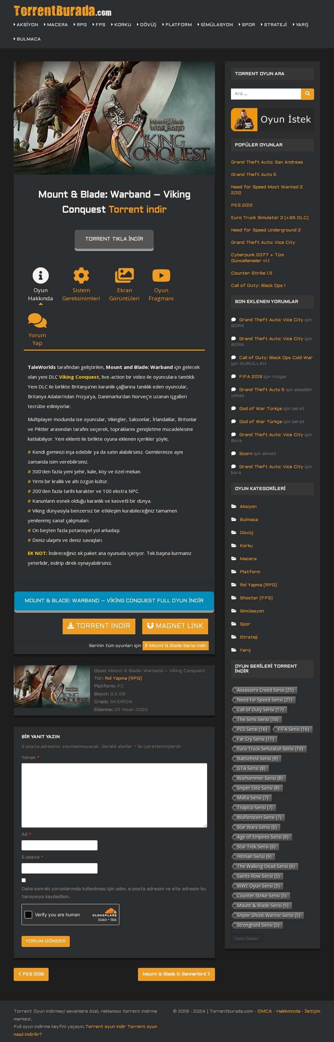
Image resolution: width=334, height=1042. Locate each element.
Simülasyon (216, 25)
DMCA (264, 1011)
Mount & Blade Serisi (263, 905)
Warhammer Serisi (260, 778)
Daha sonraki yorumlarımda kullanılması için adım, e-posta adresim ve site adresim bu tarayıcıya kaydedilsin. (114, 893)
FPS (99, 25)
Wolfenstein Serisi (259, 817)
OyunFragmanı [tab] (161, 294)
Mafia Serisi (252, 798)
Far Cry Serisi (255, 739)
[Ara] (307, 94)
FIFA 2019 (250, 377)
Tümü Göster (246, 938)
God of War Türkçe (260, 409)
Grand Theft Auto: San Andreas (267, 162)
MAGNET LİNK (178, 626)
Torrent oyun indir (105, 1027)
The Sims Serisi (258, 719)
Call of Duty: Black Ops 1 (258, 286)
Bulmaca (28, 39)
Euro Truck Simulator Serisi (270, 749)
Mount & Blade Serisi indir (177, 646)
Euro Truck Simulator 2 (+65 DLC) (270, 218)
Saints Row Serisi (258, 876)
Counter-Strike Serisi (262, 895)
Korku (122, 25)
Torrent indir (138, 210)
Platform (178, 25)
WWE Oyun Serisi (258, 886)
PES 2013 (241, 205)
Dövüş (148, 25)
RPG (81, 25)
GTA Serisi (251, 768)
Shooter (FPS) (256, 598)
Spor (247, 25)
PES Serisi (252, 729)
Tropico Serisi (255, 807)
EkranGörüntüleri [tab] (124, 294)
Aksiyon (26, 25)
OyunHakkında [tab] (40, 294)
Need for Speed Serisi (264, 700)
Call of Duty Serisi (260, 709)
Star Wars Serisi (257, 827)
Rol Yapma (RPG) (123, 678)
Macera (57, 25)
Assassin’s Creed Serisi (265, 690)
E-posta (32, 857)
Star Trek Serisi (256, 847)
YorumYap (37, 339)
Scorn (245, 454)
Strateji (275, 25)
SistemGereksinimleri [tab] (81, 294)
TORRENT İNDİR (102, 626)
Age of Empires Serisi (263, 837)
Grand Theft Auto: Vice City (263, 243)
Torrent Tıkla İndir (114, 239)
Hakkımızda (288, 1011)
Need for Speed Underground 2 (266, 230)
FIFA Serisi (293, 729)
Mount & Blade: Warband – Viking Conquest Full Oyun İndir (114, 600)
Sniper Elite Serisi (258, 788)
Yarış (302, 25)
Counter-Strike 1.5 (251, 273)
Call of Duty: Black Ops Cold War (276, 358)
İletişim (312, 1011)
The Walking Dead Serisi (266, 866)
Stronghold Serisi (258, 925)
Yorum (30, 758)
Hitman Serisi (254, 856)
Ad (26, 834)
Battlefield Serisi (257, 758)
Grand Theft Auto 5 (253, 175)
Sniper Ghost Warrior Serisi (268, 915)
